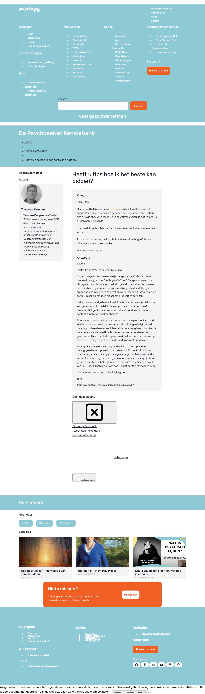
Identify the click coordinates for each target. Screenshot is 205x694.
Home (28, 142)
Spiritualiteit (66, 523)
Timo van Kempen (33, 209)
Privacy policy (141, 692)
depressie (115, 209)
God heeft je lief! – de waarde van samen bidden (43, 572)
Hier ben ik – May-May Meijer (97, 570)
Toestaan (117, 692)
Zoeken (62, 99)
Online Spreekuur (35, 151)
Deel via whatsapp (84, 435)
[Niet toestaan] (149, 692)
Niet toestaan (128, 692)
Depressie (44, 523)
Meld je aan (130, 594)
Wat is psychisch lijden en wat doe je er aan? (158, 572)
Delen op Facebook (84, 426)
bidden (25, 523)
